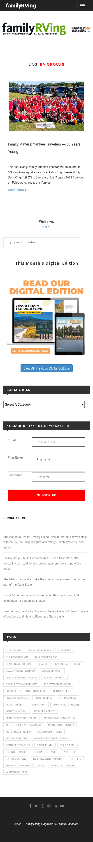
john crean (38, 704)
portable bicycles (18, 745)
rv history (70, 752)
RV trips (75, 758)
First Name (15, 457)
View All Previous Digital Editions (46, 368)
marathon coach (16, 711)
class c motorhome (19, 664)
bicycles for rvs (40, 650)
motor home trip (17, 738)
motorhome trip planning (51, 738)
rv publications (16, 758)
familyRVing (21, 5)
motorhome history (61, 724)
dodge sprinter (52, 670)
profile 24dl (45, 745)
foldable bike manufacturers (25, 691)
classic (43, 664)
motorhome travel (49, 731)
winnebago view (16, 772)
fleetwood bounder (57, 684)
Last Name (15, 475)
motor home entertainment (23, 724)
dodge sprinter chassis (21, 677)
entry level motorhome (21, 684)
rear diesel (67, 745)
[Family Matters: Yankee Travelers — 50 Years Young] (46, 106)
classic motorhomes (68, 664)
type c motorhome (63, 765)
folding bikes (44, 697)
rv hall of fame (45, 752)
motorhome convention (59, 718)
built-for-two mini (17, 657)
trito (40, 765)
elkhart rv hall (54, 677)
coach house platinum (20, 670)
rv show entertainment (48, 758)
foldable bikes (62, 691)
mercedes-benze (44, 711)
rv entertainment (17, 752)
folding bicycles (17, 697)
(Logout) (46, 226)
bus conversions (46, 657)
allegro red (14, 650)
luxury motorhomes (66, 704)
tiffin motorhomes (18, 765)
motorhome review (18, 731)
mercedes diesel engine (21, 718)
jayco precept (15, 704)
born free (64, 650)
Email (12, 440)
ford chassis (68, 697)
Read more (16, 189)
